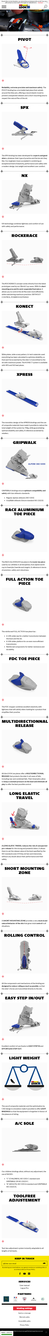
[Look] (24, 8)
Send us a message (24, 1313)
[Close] (46, 1332)
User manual (25, 1285)
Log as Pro (25, 1288)
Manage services (6, 1332)
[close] (47, 2)
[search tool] (45, 7)
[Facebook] (20, 1274)
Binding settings (24, 1308)
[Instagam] (29, 1274)
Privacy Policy (24, 1325)
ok (44, 1263)
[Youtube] (24, 1274)
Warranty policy (24, 1317)
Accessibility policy (24, 1321)
